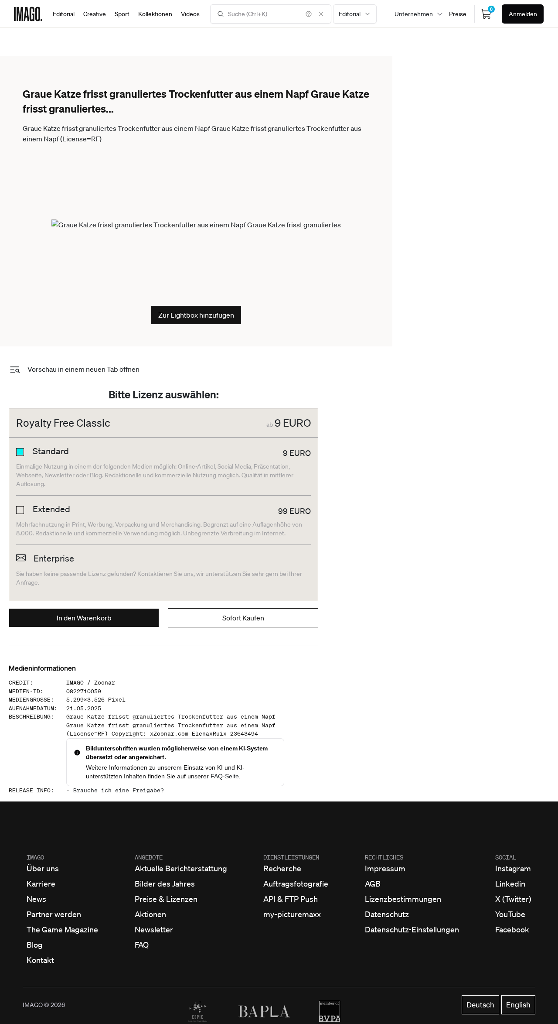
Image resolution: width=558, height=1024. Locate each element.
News (36, 899)
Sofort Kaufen (243, 617)
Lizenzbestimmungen (403, 899)
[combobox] (355, 14)
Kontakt (40, 960)
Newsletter (154, 929)
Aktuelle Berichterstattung (181, 868)
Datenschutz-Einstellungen (412, 929)
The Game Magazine (62, 929)
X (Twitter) (513, 899)
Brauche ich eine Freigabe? (118, 790)
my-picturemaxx (292, 914)
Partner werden (54, 914)
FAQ (142, 944)
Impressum (385, 868)
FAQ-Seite (225, 776)
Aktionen (150, 914)
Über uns (43, 868)
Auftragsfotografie (295, 883)
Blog (35, 944)
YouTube (510, 914)
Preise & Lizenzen (166, 899)
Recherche (282, 868)
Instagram (513, 868)
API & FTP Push (290, 899)
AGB (373, 883)
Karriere (41, 883)
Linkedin (510, 883)
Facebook (512, 929)
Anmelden (523, 14)
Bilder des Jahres (165, 883)
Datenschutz (387, 914)
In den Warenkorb (84, 617)
